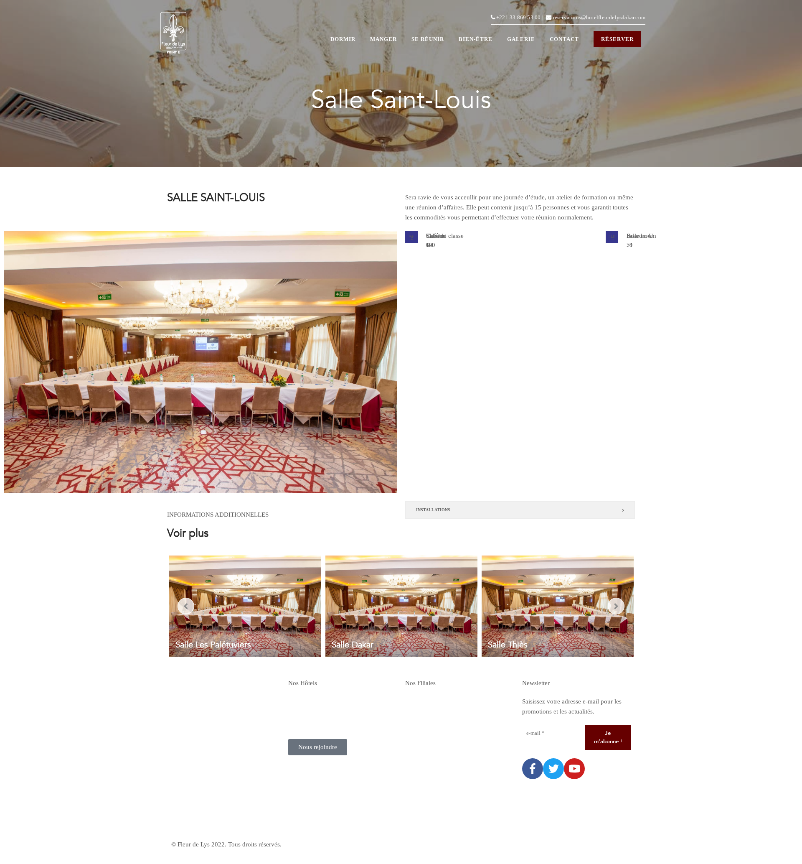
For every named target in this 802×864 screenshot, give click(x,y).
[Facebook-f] (532, 768)
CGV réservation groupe (554, 844)
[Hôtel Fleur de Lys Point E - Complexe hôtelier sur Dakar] (173, 34)
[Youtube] (574, 768)
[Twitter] (553, 768)
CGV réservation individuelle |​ (445, 844)
